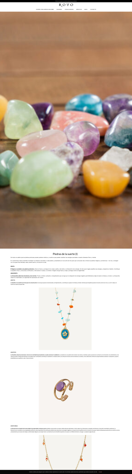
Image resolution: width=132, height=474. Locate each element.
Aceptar (100, 471)
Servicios (79, 9)
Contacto (93, 9)
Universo (59, 9)
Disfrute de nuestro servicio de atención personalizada (66, 1)
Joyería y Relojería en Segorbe (45, 9)
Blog (85, 9)
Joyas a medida (69, 9)
